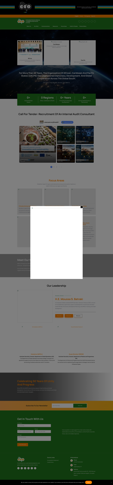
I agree (88, 482)
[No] (111, 482)
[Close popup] (82, 207)
